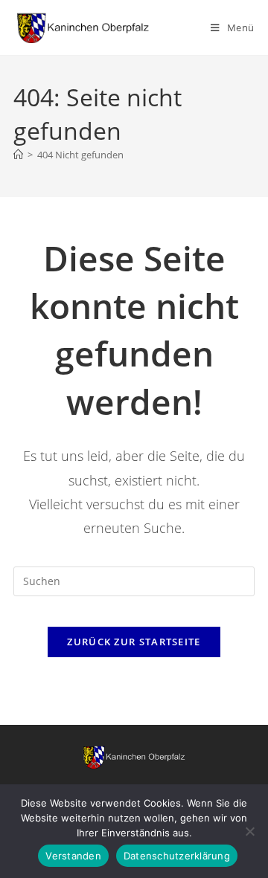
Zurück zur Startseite (133, 641)
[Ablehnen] (249, 831)
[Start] (18, 154)
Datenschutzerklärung (177, 856)
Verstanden (73, 856)
